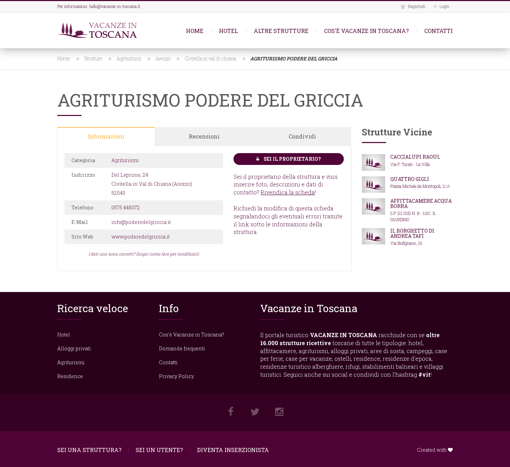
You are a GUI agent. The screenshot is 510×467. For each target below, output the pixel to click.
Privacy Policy (176, 376)
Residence (70, 376)
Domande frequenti (182, 348)
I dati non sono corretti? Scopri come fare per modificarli (143, 254)
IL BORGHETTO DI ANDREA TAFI (412, 233)
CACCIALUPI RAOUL (415, 156)
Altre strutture (281, 30)
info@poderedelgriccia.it (141, 222)
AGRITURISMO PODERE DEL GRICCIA (293, 58)
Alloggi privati (74, 348)
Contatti (438, 30)
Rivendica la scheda (288, 192)
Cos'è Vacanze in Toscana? (366, 30)
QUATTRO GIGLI (409, 179)
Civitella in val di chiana (210, 58)
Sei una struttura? (89, 449)
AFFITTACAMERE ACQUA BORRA (421, 203)
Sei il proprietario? (292, 159)
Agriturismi (129, 58)
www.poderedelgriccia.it (140, 236)
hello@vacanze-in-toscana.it (114, 6)
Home (194, 30)
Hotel (228, 30)
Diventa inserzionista (233, 449)
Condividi (302, 136)
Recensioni (204, 136)
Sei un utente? (159, 449)
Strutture (93, 58)
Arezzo (162, 58)
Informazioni (106, 136)
